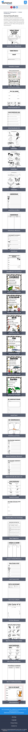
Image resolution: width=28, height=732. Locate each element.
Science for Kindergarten (10, 12)
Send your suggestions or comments (14, 712)
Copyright (14, 720)
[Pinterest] (11, 7)
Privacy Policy (14, 723)
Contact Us (14, 726)
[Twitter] (17, 7)
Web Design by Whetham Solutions (16, 730)
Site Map (14, 717)
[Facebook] (14, 7)
